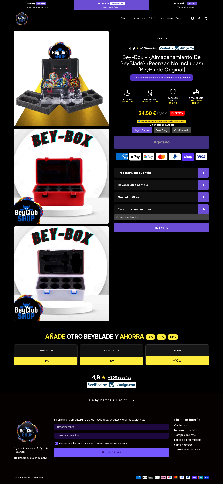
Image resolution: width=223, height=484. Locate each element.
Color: (161, 124)
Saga (125, 18)
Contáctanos (182, 425)
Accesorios (167, 18)
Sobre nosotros (183, 444)
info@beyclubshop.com (30, 458)
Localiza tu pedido (185, 430)
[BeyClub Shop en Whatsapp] (133, 400)
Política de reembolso (187, 440)
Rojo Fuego (162, 130)
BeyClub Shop (38, 477)
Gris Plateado (181, 130)
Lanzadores (138, 18)
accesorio (162, 38)
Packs (180, 18)
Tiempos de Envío (185, 435)
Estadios (152, 18)
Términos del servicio (187, 449)
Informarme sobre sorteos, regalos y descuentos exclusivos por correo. (93, 443)
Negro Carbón (142, 130)
